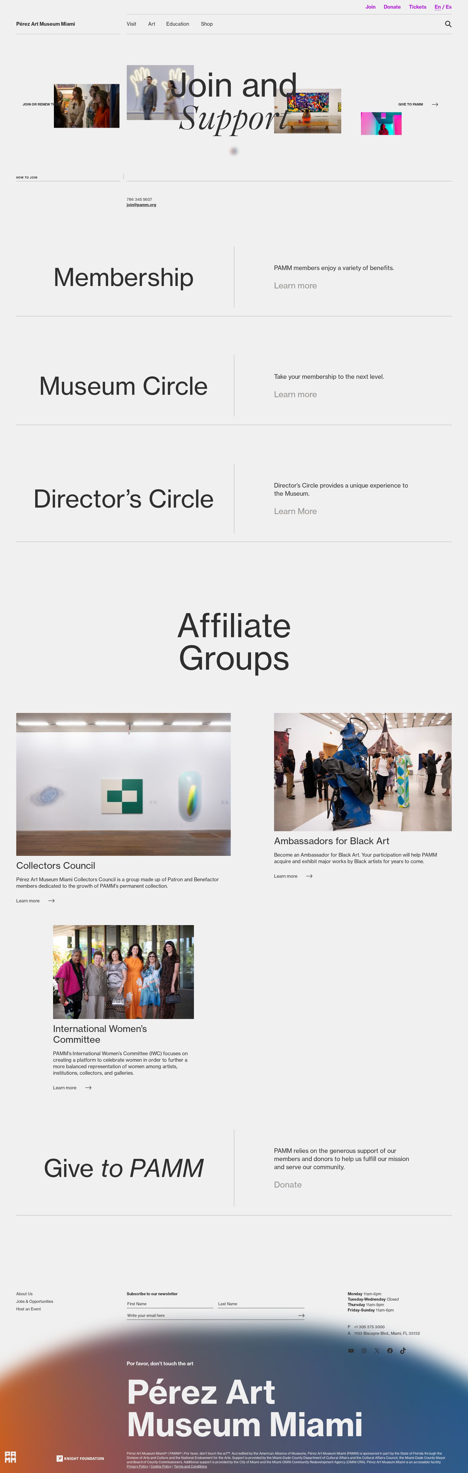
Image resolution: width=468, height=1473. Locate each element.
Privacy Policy (137, 1466)
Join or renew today (42, 104)
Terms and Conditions (190, 1466)
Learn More (295, 511)
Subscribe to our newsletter (152, 1293)
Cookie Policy (161, 1466)
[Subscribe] (301, 1316)
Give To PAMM (410, 104)
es (449, 7)
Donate (288, 1184)
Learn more (295, 285)
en (438, 7)
